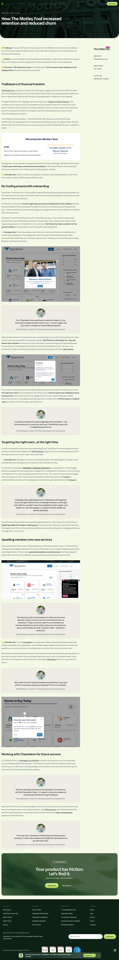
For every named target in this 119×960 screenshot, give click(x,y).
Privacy (92, 917)
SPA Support (33, 525)
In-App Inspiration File (68, 910)
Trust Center (36, 925)
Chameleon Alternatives (40, 913)
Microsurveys (50, 809)
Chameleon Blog (66, 913)
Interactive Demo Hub (10, 913)
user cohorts (68, 349)
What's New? (7, 917)
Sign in (90, 4)
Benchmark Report (67, 925)
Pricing (62, 4)
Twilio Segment (38, 451)
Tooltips (66, 477)
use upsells (27, 642)
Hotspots (72, 480)
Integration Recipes (39, 921)
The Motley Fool (7, 90)
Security (93, 925)
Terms (92, 921)
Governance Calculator (69, 917)
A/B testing (51, 659)
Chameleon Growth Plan (29, 760)
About (92, 910)
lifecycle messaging (64, 812)
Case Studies (36, 910)
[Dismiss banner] (98, 955)
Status (5, 925)
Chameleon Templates (40, 917)
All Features (7, 910)
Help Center (7, 921)
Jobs (91, 913)
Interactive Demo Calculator (70, 921)
